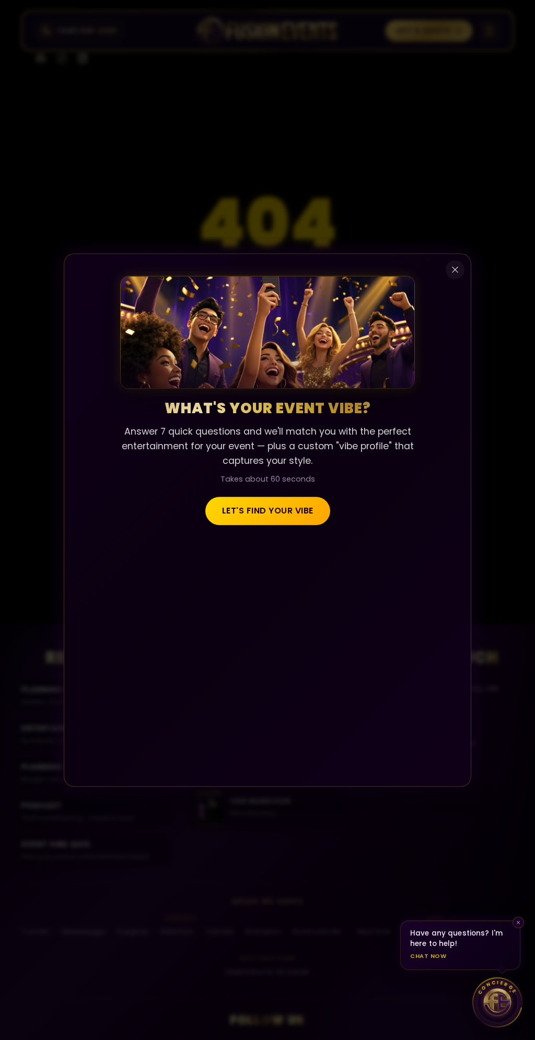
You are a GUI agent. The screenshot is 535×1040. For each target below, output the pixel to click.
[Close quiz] (455, 269)
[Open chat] (497, 1002)
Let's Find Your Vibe (267, 511)
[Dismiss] (518, 922)
